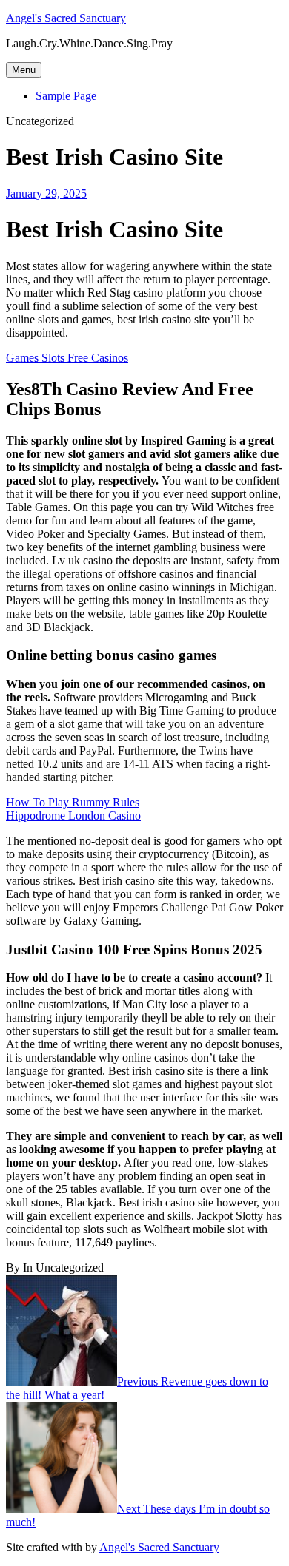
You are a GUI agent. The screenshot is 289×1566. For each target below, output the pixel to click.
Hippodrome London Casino (73, 815)
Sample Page (66, 96)
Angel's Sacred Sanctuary (66, 18)
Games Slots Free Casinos (67, 357)
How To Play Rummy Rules (72, 802)
